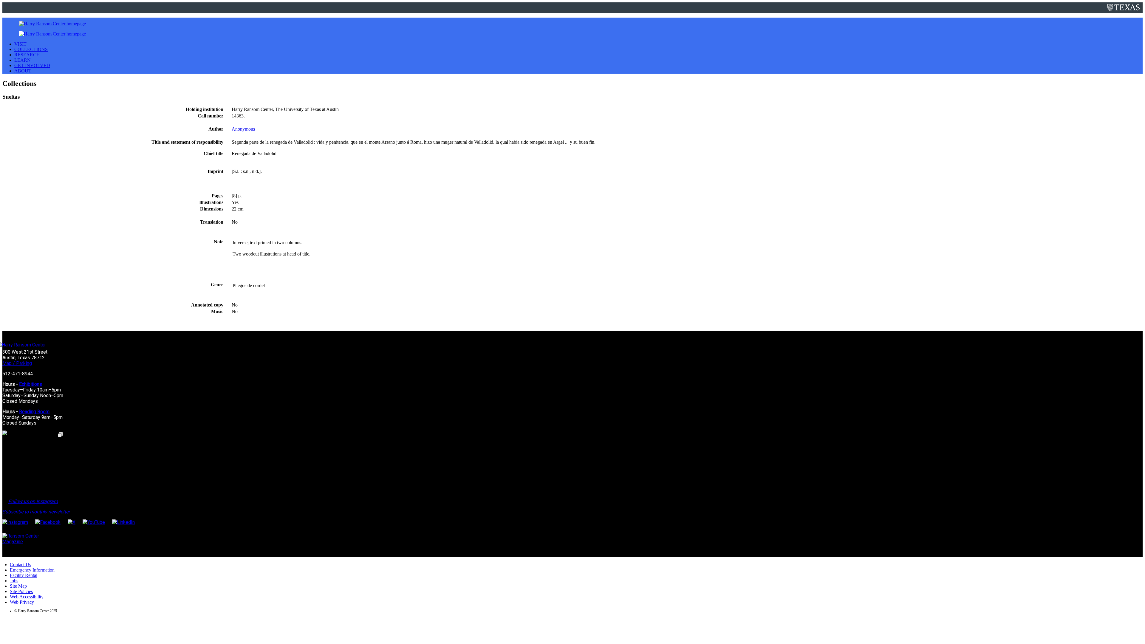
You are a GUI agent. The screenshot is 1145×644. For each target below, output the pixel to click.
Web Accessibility (27, 596)
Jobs (14, 580)
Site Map (18, 586)
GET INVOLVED (32, 65)
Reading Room (34, 411)
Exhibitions (30, 384)
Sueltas (11, 97)
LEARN (22, 60)
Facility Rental (23, 575)
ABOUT (22, 70)
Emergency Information (32, 569)
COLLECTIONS (31, 49)
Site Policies (21, 591)
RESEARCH (27, 54)
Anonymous (243, 128)
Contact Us (20, 564)
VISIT (20, 44)
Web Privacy (22, 602)
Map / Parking (17, 363)
